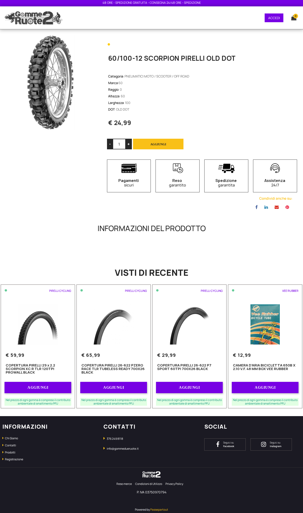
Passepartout (159, 510)
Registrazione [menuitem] (13, 459)
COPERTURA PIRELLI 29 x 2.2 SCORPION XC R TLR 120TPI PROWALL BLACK (30, 369)
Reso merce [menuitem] (124, 484)
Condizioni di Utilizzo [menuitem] (148, 484)
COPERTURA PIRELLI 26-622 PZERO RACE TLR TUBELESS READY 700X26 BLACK (113, 369)
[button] (51, 82)
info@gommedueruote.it (123, 449)
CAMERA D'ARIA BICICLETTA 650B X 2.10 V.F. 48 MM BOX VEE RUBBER (264, 367)
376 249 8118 (115, 439)
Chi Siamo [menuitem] (11, 438)
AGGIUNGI (37, 387)
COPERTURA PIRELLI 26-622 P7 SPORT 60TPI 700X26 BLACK (184, 367)
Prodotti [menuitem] (9, 452)
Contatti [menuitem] (10, 445)
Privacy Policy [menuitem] (174, 484)
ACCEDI (274, 18)
